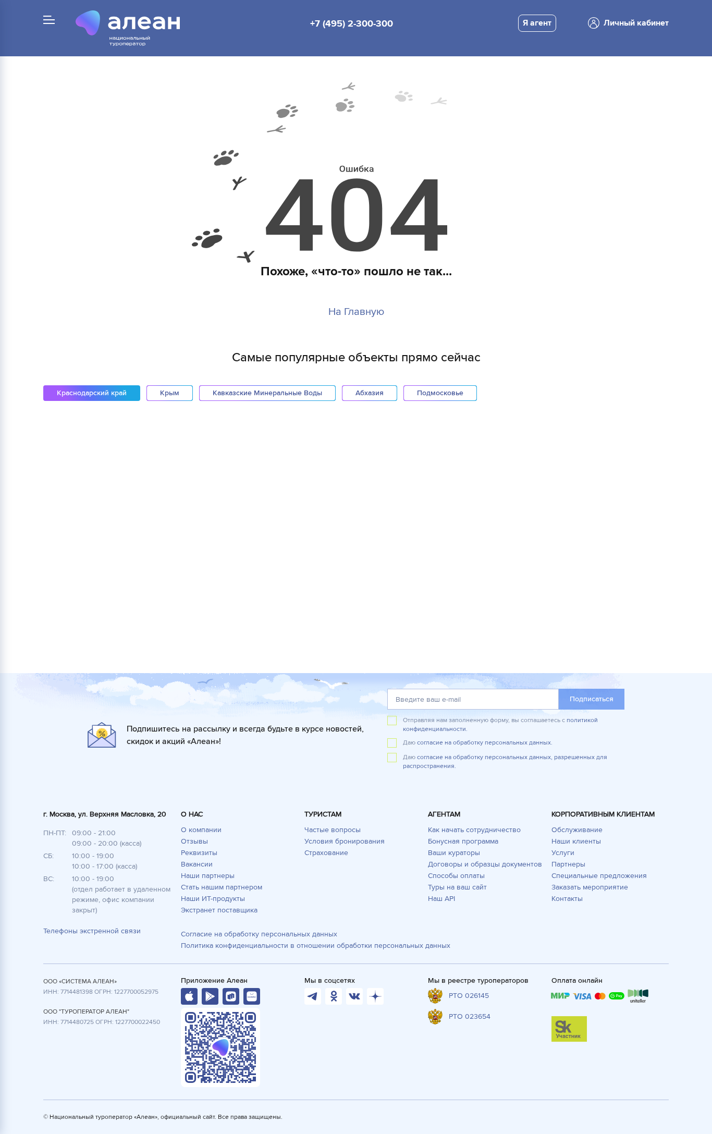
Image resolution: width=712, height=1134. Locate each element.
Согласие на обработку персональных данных (259, 934)
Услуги (562, 852)
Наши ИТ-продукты (213, 898)
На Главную (356, 312)
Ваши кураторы (454, 852)
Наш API (441, 898)
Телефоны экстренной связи (92, 930)
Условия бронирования (344, 841)
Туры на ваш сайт (457, 887)
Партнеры (568, 864)
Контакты (567, 898)
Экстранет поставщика (219, 910)
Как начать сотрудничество (474, 829)
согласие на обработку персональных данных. (485, 743)
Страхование (326, 852)
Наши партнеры (208, 875)
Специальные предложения (599, 875)
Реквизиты (199, 852)
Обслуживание (577, 829)
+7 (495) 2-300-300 (351, 23)
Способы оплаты (456, 875)
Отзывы (194, 841)
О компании (201, 829)
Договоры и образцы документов (485, 864)
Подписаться (591, 698)
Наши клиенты (576, 841)
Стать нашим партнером (221, 887)
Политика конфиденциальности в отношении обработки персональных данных (315, 945)
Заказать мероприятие (589, 887)
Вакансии (197, 864)
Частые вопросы (332, 829)
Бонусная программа (463, 841)
